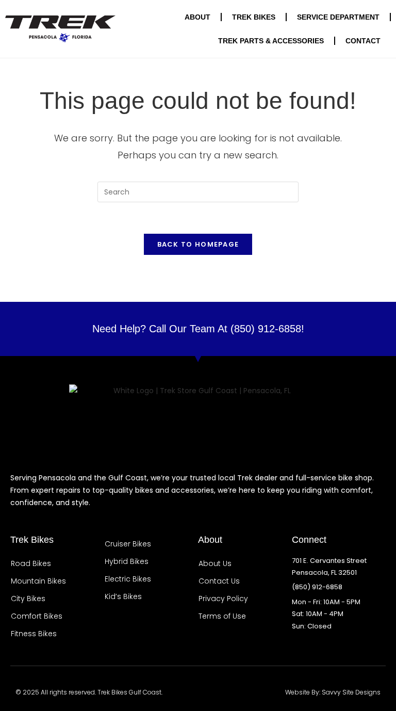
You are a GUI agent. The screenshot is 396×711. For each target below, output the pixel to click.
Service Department (338, 17)
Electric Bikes (128, 579)
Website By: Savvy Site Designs (333, 692)
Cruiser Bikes (128, 544)
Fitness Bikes (34, 633)
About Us (215, 563)
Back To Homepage (198, 244)
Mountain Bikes (38, 581)
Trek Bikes (253, 17)
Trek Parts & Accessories (271, 41)
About (197, 17)
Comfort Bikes (36, 616)
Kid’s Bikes (123, 596)
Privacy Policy (223, 598)
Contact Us (219, 581)
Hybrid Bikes (126, 561)
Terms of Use (222, 616)
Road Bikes (31, 563)
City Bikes (28, 598)
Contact (363, 41)
